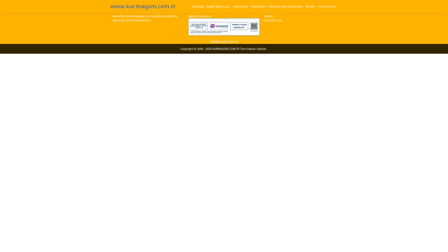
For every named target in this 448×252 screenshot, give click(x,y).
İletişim (310, 6)
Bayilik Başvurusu (218, 6)
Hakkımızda (240, 6)
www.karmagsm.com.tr (143, 6)
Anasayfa (198, 6)
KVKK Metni (258, 6)
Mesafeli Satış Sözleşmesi (286, 6)
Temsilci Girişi (327, 6)
